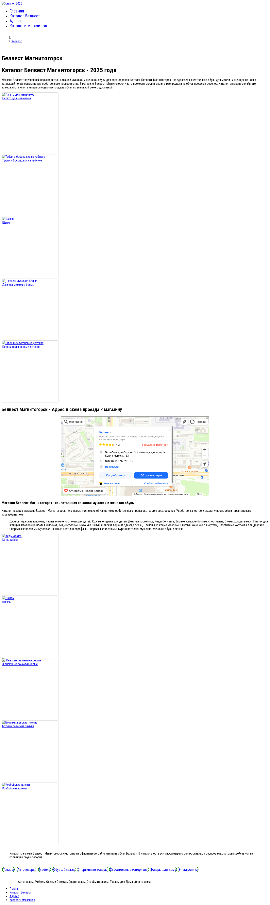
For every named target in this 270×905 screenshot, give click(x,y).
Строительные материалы (129, 869)
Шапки (6, 222)
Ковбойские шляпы (14, 788)
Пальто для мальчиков (16, 98)
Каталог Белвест (24, 15)
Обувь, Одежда (64, 869)
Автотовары (26, 869)
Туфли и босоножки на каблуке (22, 160)
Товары (8, 869)
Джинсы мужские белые (18, 285)
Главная (16, 11)
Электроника (188, 869)
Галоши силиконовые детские (21, 347)
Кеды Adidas (10, 540)
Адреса (15, 20)
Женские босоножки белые (20, 664)
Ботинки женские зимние (18, 726)
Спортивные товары (93, 869)
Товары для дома (163, 869)
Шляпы (6, 602)
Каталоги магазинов (28, 25)
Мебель (44, 869)
